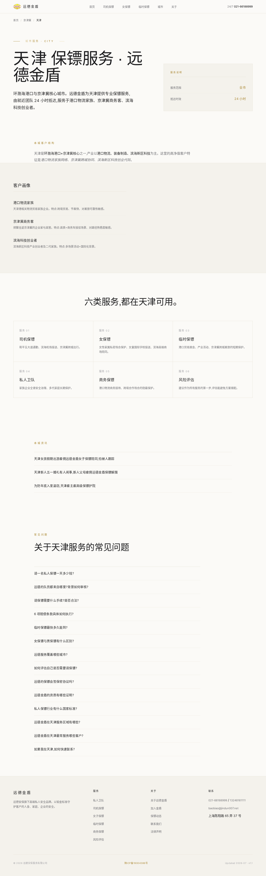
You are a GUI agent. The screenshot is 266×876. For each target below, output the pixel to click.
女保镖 (126, 6)
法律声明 (156, 831)
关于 (174, 6)
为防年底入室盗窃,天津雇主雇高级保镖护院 (64, 486)
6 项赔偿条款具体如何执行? (54, 614)
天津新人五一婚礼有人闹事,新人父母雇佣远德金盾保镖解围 (76, 472)
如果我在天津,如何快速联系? (54, 749)
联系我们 (156, 823)
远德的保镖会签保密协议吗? (54, 682)
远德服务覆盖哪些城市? (51, 654)
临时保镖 (144, 6)
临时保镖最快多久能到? (51, 627)
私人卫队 (27, 380)
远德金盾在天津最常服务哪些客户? (59, 736)
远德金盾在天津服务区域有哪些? (57, 722)
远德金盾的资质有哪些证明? (54, 695)
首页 (92, 6)
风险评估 (186, 380)
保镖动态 (156, 816)
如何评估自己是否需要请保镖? (55, 668)
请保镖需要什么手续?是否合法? (56, 600)
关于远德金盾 (159, 800)
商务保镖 (107, 380)
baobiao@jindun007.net (223, 808)
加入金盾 (156, 808)
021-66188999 (217, 800)
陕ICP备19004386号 (136, 863)
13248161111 (238, 800)
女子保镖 (98, 816)
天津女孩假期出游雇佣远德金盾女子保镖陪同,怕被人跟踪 (74, 459)
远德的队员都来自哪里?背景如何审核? (61, 587)
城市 (160, 6)
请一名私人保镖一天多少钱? (54, 573)
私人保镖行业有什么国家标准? (55, 709)
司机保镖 (108, 6)
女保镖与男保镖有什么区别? (54, 641)
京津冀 (27, 20)
